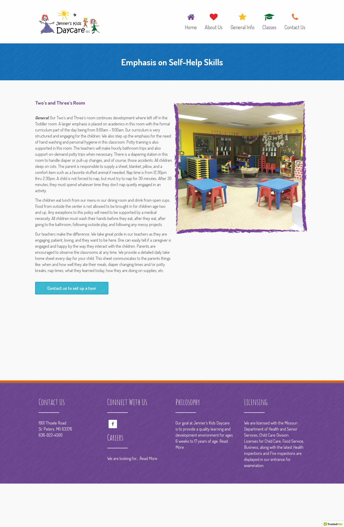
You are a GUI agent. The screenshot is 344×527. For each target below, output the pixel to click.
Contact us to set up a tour (71, 288)
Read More (148, 458)
